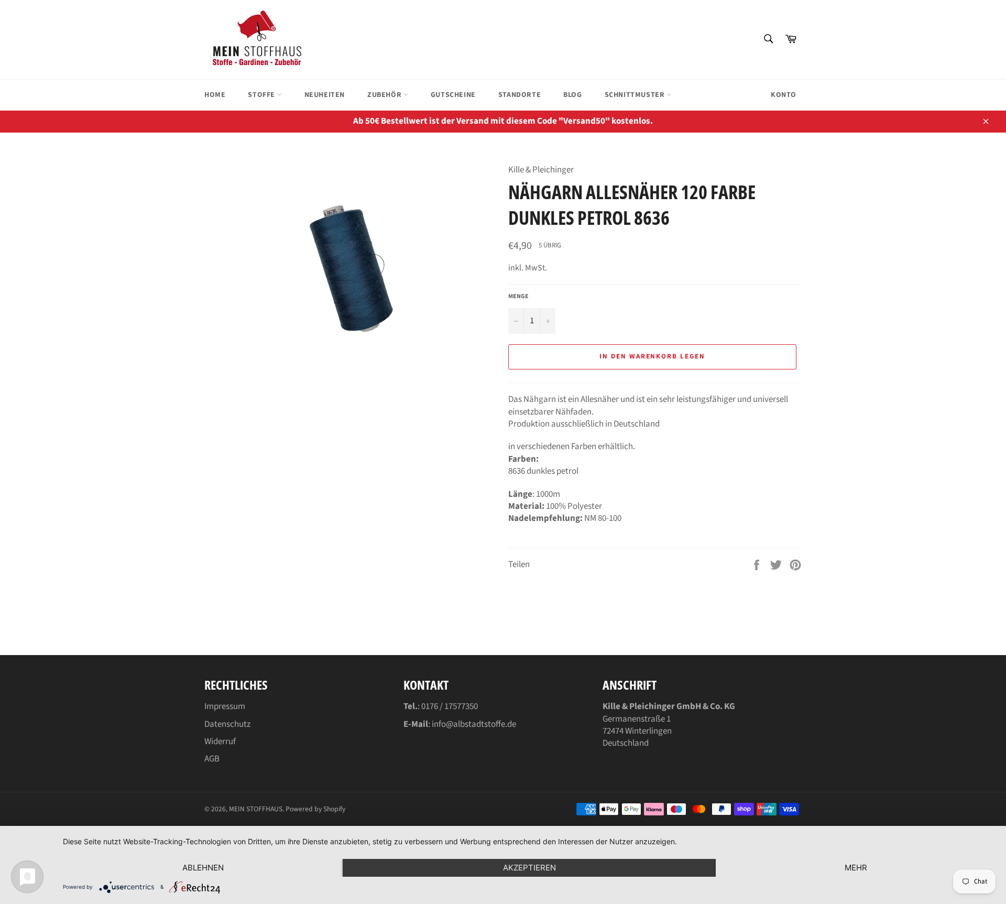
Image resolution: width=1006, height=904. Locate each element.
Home (214, 95)
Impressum (224, 706)
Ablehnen (203, 868)
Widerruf (220, 741)
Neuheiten (324, 95)
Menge (518, 296)
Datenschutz (227, 724)
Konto (783, 95)
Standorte (519, 95)
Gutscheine (453, 95)
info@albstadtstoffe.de (474, 724)
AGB (212, 759)
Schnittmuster (635, 95)
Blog (572, 95)
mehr (856, 868)
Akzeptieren (529, 868)
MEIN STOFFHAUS (255, 809)
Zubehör (385, 95)
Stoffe (262, 95)
